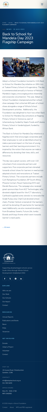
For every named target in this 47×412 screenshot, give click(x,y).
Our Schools (6, 298)
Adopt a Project (7, 347)
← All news (6, 227)
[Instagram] (15, 278)
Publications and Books (10, 321)
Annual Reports (7, 317)
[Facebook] (4, 278)
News (11, 23)
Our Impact (6, 302)
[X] (10, 278)
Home (4, 23)
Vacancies (6, 332)
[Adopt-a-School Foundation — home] (5, 4)
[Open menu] (42, 4)
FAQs (4, 328)
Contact (5, 305)
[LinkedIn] (21, 278)
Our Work (5, 294)
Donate (5, 343)
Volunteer (5, 351)
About (12, 407)
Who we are (6, 291)
